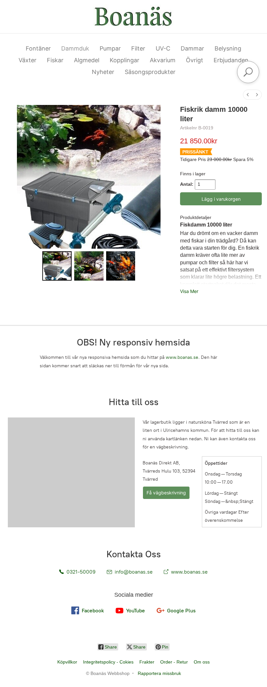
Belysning (228, 48)
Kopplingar (124, 60)
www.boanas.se (182, 357)
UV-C (163, 48)
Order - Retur (174, 662)
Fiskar (55, 60)
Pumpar (110, 48)
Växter (27, 60)
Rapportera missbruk (159, 673)
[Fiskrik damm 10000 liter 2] (120, 266)
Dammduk (75, 48)
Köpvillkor (67, 662)
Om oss (202, 662)
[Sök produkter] (248, 72)
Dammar (192, 48)
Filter (138, 48)
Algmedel (86, 60)
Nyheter (103, 71)
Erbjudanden (231, 60)
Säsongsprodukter (150, 71)
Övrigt (194, 60)
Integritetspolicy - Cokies (108, 662)
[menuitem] (247, 94)
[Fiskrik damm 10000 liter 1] (89, 266)
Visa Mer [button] (189, 291)
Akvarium (163, 60)
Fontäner (38, 48)
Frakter (146, 662)
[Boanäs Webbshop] (133, 17)
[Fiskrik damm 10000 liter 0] (57, 266)
